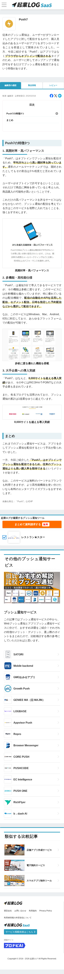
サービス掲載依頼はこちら (20, 932)
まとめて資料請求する (28, 524)
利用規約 (33, 911)
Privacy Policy (45, 911)
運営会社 (8, 911)
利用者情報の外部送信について (18, 918)
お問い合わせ (20, 911)
